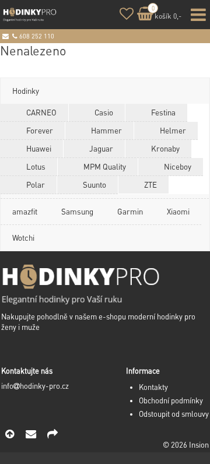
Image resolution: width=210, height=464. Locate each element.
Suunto (94, 184)
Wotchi (23, 237)
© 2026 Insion (186, 444)
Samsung (77, 211)
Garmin (130, 211)
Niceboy (177, 166)
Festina (163, 112)
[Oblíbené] (127, 15)
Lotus (36, 166)
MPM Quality (104, 166)
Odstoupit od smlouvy (174, 414)
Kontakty (153, 387)
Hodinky (25, 91)
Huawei (38, 148)
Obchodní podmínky (171, 400)
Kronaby (165, 148)
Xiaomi (178, 211)
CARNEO (41, 112)
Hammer (106, 130)
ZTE (150, 184)
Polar (35, 184)
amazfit (24, 211)
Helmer (173, 130)
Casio (103, 112)
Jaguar (101, 148)
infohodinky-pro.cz (35, 386)
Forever (39, 130)
